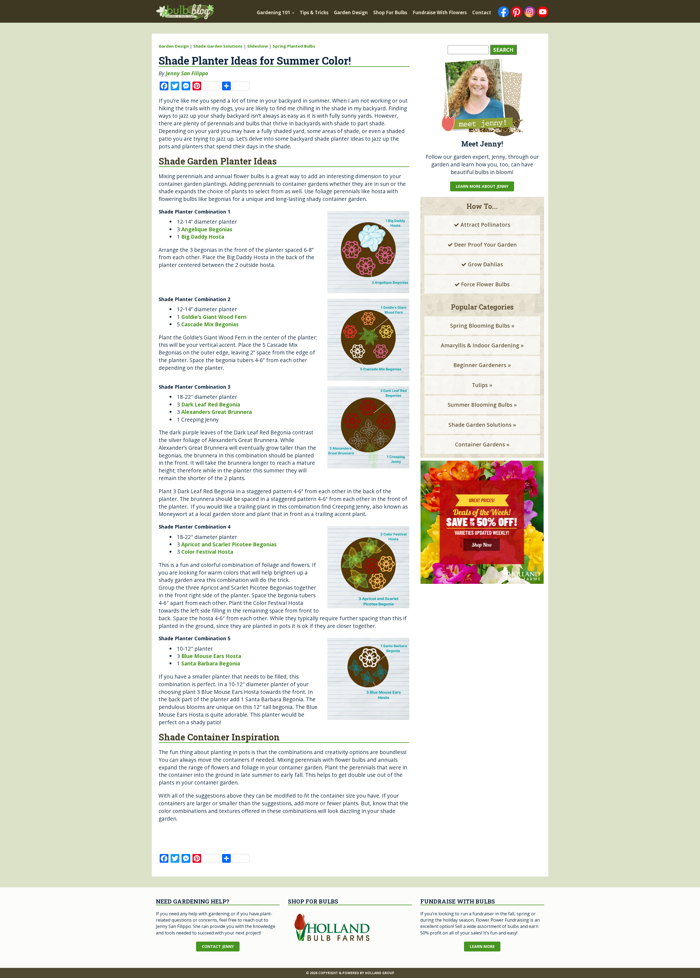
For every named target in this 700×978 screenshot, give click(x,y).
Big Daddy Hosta (202, 236)
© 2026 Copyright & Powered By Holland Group (350, 973)
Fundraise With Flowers (440, 12)
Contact (481, 12)
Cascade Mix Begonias (210, 324)
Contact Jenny (218, 946)
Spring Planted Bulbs (294, 46)
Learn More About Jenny (482, 186)
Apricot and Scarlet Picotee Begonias (229, 544)
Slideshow (257, 46)
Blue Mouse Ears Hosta (211, 656)
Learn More (482, 946)
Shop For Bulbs (390, 12)
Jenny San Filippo (187, 73)
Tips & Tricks (314, 12)
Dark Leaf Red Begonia (210, 404)
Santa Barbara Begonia (210, 663)
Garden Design (351, 12)
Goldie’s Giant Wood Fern (213, 317)
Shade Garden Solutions (218, 46)
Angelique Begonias (206, 229)
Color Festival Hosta (207, 551)
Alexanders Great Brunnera (216, 412)
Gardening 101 (274, 12)
